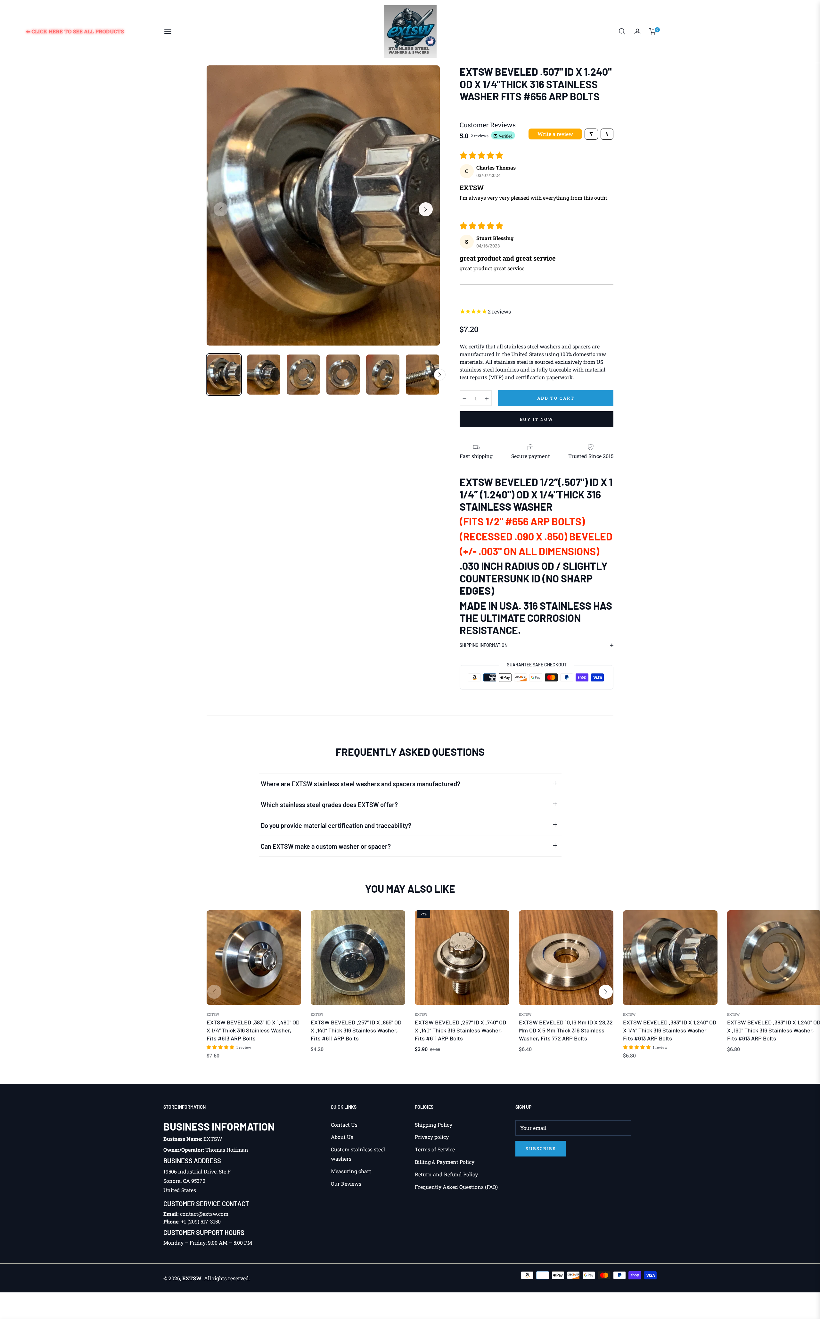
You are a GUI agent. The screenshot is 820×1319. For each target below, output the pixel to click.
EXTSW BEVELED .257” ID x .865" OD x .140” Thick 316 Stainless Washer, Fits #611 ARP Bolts (356, 1030)
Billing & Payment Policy (444, 1161)
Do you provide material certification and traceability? (336, 825)
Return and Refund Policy (446, 1174)
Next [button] (426, 209)
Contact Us (344, 1124)
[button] (622, 31)
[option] (323, 205)
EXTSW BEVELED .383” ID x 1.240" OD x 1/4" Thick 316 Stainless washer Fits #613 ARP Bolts (669, 1030)
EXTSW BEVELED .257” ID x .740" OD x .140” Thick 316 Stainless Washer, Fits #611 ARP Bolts (460, 1030)
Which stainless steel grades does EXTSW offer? (329, 804)
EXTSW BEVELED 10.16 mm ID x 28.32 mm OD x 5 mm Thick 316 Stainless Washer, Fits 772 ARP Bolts (566, 1030)
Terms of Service (435, 1149)
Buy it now (537, 419)
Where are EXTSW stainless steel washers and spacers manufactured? (360, 784)
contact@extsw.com (204, 1213)
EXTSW (213, 1014)
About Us (342, 1136)
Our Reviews (346, 1183)
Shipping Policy (433, 1124)
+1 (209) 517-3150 (201, 1221)
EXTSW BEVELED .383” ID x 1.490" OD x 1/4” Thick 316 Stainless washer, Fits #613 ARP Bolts (253, 1030)
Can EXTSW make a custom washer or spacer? (326, 846)
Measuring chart (351, 1171)
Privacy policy (432, 1136)
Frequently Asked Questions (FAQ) (456, 1186)
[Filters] (591, 134)
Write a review (555, 133)
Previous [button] (221, 209)
